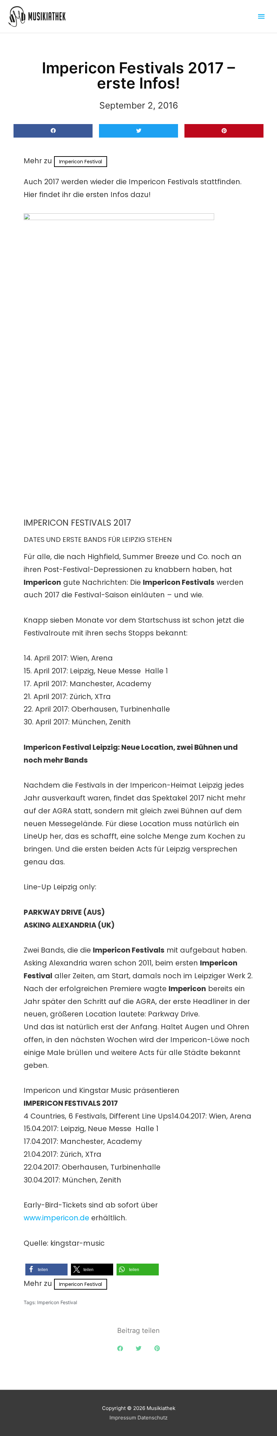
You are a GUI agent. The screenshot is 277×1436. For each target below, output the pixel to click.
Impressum (122, 1417)
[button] (53, 131)
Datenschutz (152, 1417)
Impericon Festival (80, 161)
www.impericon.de (56, 1218)
